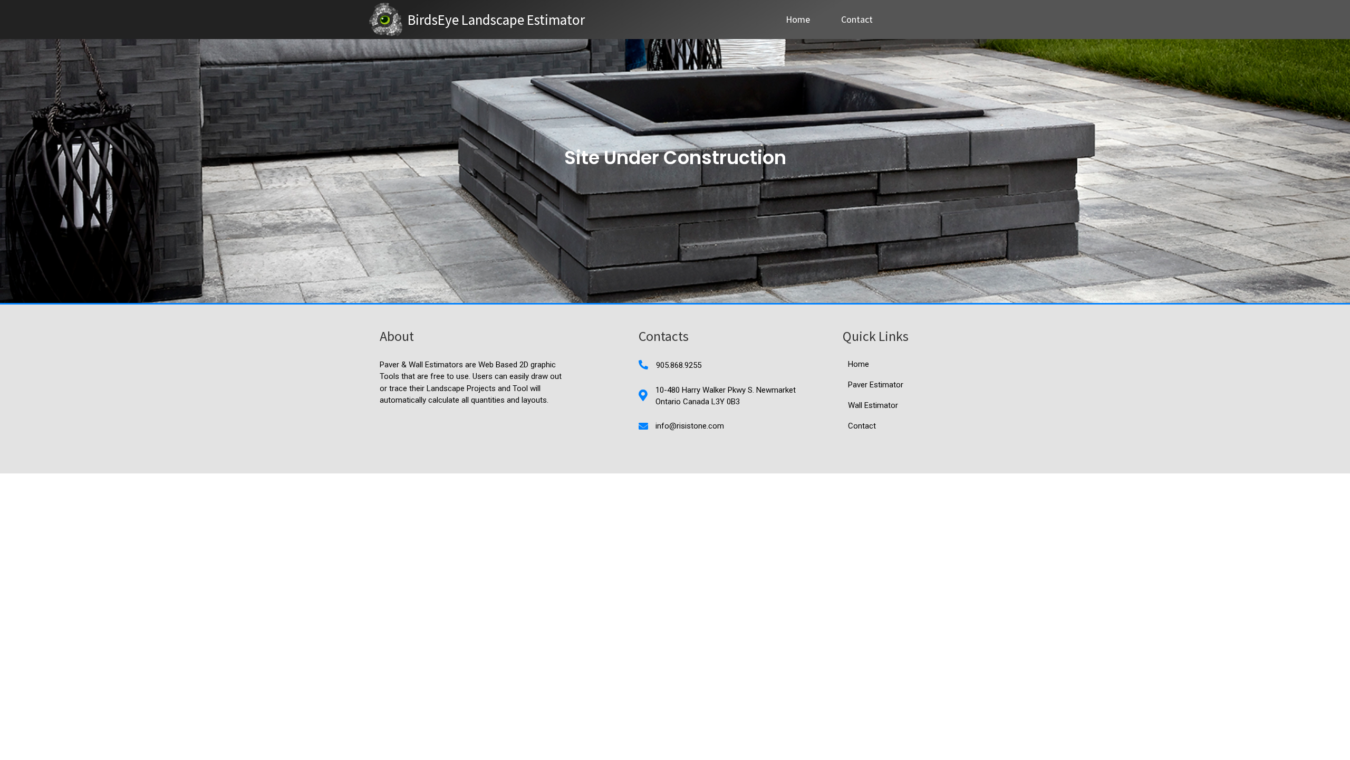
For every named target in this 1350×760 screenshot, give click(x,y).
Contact (857, 19)
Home (798, 19)
